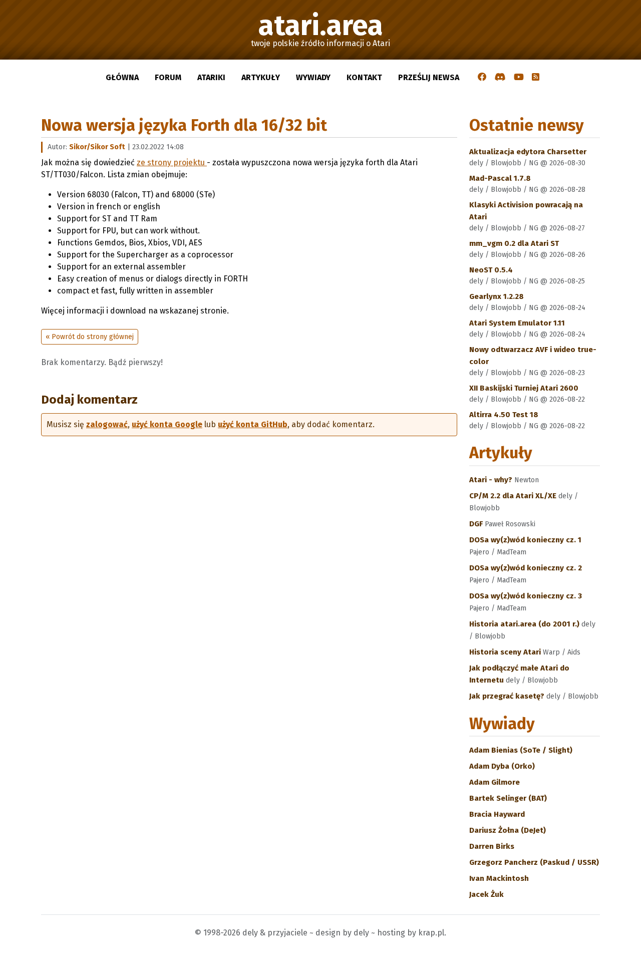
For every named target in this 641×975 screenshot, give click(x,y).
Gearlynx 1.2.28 (496, 296)
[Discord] (500, 77)
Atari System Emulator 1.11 (517, 323)
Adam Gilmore (494, 782)
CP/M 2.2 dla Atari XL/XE (513, 495)
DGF (477, 523)
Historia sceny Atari (506, 652)
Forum (168, 77)
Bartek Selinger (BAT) (508, 798)
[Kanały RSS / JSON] (535, 77)
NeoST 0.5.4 (491, 269)
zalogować (107, 424)
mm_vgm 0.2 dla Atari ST (514, 243)
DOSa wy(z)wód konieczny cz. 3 (525, 595)
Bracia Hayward (497, 814)
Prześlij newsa (428, 77)
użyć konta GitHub (252, 424)
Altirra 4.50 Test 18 (503, 414)
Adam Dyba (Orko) (502, 766)
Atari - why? (491, 479)
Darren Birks (491, 846)
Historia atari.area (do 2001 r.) (525, 623)
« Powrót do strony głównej (90, 337)
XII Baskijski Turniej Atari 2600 (523, 388)
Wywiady (313, 77)
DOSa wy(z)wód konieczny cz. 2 (525, 567)
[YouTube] (519, 77)
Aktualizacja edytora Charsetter (527, 151)
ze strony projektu (172, 162)
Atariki (211, 77)
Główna (122, 77)
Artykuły (260, 77)
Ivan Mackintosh (499, 878)
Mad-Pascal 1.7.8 (500, 178)
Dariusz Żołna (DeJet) (507, 830)
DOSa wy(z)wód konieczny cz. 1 (525, 539)
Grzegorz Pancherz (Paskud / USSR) (534, 862)
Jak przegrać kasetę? (507, 696)
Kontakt (364, 77)
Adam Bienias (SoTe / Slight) (520, 750)
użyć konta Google (167, 424)
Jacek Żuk (486, 894)
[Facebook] (482, 77)
